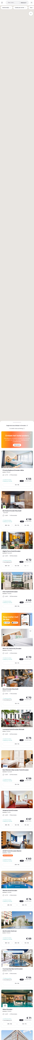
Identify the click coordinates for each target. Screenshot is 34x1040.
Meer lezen (17, 445)
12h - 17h (26, 565)
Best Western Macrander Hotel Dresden (17, 769)
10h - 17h (17, 525)
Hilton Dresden (17, 1009)
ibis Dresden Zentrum (17, 929)
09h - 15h (17, 744)
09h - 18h (9, 1024)
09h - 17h (24, 905)
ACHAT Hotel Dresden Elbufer (17, 849)
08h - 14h (7, 525)
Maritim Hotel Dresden (17, 890)
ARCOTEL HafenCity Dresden (17, 648)
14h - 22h (26, 525)
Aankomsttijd (5, 7)
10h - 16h (17, 784)
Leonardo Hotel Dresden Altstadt (17, 729)
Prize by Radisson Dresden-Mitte (17, 469)
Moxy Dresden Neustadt (17, 688)
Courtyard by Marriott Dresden (17, 968)
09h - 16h (17, 606)
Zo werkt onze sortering (16, 428)
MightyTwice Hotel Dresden (17, 550)
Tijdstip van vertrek (19, 7)
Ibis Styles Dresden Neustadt (17, 510)
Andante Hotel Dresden (17, 810)
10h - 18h (17, 484)
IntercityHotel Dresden (17, 591)
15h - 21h (27, 825)
